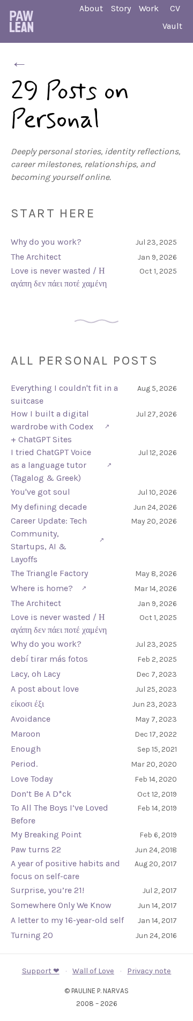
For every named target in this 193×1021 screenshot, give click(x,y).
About (91, 8)
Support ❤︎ (41, 970)
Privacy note (149, 970)
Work (149, 8)
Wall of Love (93, 970)
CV (175, 8)
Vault (172, 26)
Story (121, 8)
